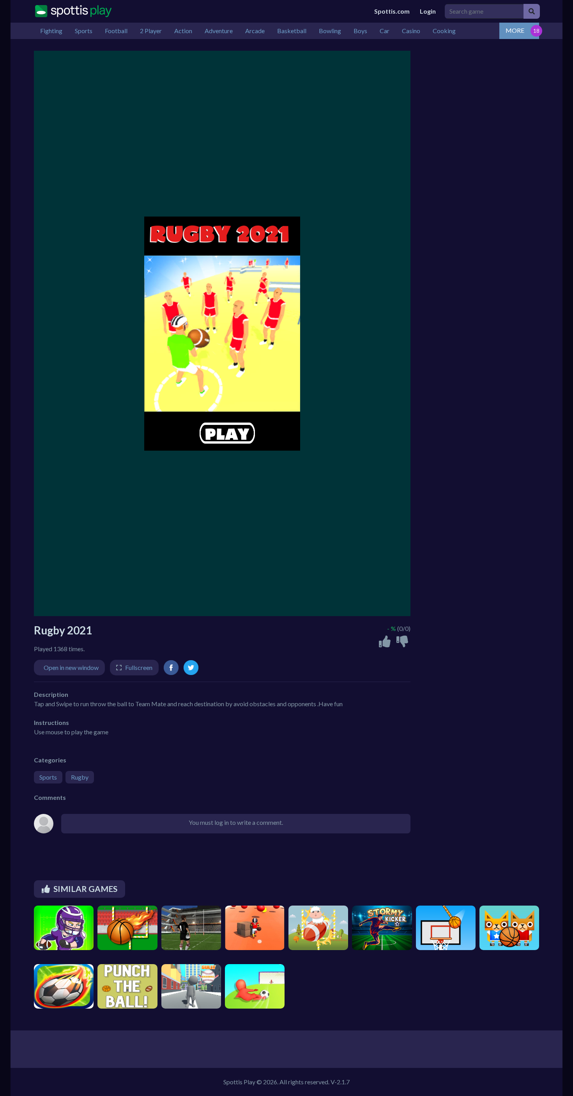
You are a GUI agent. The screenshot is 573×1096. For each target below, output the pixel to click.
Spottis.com (392, 11)
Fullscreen (138, 667)
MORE (515, 30)
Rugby (79, 777)
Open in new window (71, 667)
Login (428, 11)
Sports (48, 777)
